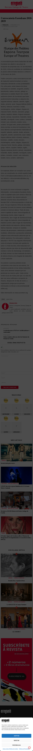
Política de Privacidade (24, 748)
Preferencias (16, 745)
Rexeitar (16, 740)
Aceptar (16, 736)
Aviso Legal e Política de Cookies (10, 748)
